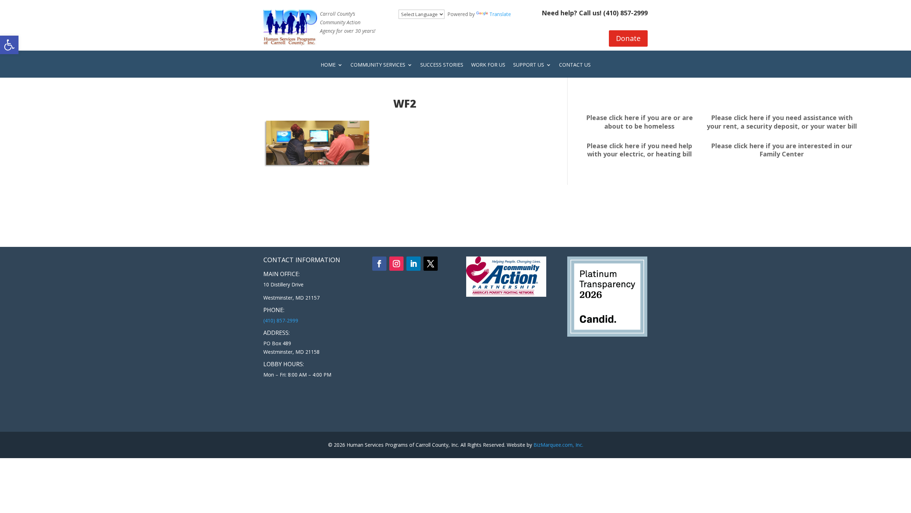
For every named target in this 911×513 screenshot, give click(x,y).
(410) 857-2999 (625, 13)
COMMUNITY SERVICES (378, 65)
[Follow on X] (430, 263)
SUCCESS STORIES (441, 65)
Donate (628, 38)
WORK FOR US (488, 65)
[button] (9, 45)
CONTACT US (575, 65)
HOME (328, 65)
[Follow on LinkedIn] (413, 263)
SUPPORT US (528, 65)
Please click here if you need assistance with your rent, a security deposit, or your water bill (782, 121)
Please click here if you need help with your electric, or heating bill (639, 150)
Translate (500, 14)
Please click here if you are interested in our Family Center (781, 150)
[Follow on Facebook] (379, 263)
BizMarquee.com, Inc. (558, 444)
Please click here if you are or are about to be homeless (639, 121)
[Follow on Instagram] (396, 263)
